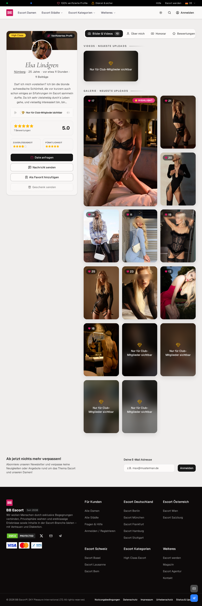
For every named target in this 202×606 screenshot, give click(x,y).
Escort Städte (51, 12)
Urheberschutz (164, 599)
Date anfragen (44, 157)
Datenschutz (130, 599)
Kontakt (167, 578)
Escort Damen (27, 12)
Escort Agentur (172, 571)
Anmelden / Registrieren (100, 531)
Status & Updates (186, 599)
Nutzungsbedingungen (107, 599)
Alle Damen (92, 511)
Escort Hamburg (134, 531)
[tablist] (140, 34)
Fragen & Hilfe (94, 524)
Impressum (147, 599)
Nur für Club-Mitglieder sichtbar (44, 112)
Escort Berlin (132, 511)
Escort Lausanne (95, 564)
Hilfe (158, 3)
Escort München (134, 517)
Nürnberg (19, 72)
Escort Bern (92, 571)
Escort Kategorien (80, 12)
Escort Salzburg (173, 517)
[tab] (104, 33)
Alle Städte (92, 517)
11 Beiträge (41, 77)
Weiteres (107, 12)
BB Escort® (21, 599)
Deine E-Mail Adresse (138, 459)
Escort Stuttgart (134, 537)
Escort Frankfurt (134, 524)
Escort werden (173, 3)
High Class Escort (135, 558)
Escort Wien (170, 511)
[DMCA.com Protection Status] (21, 536)
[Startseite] (9, 12)
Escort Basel (93, 558)
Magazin (168, 564)
